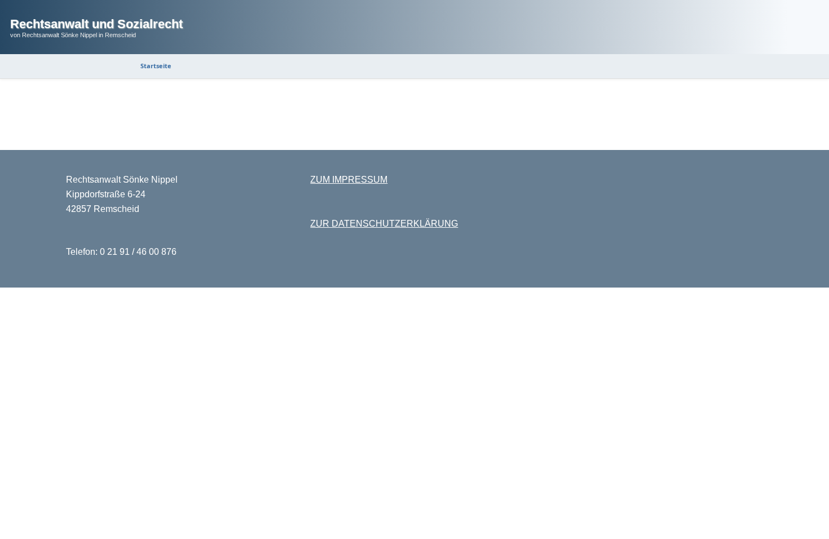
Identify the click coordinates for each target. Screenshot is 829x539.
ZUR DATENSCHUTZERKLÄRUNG (384, 223)
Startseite (155, 65)
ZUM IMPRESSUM (348, 179)
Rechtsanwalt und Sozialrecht (96, 24)
